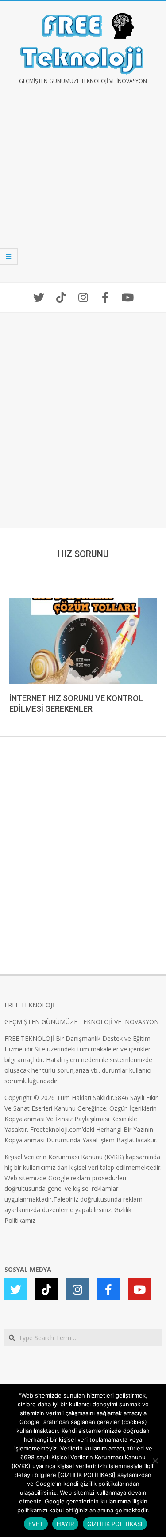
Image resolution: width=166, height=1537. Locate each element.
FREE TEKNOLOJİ (29, 1005)
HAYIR (65, 1523)
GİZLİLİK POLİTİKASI (115, 1523)
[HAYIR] (155, 1460)
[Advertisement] (83, 189)
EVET (35, 1523)
